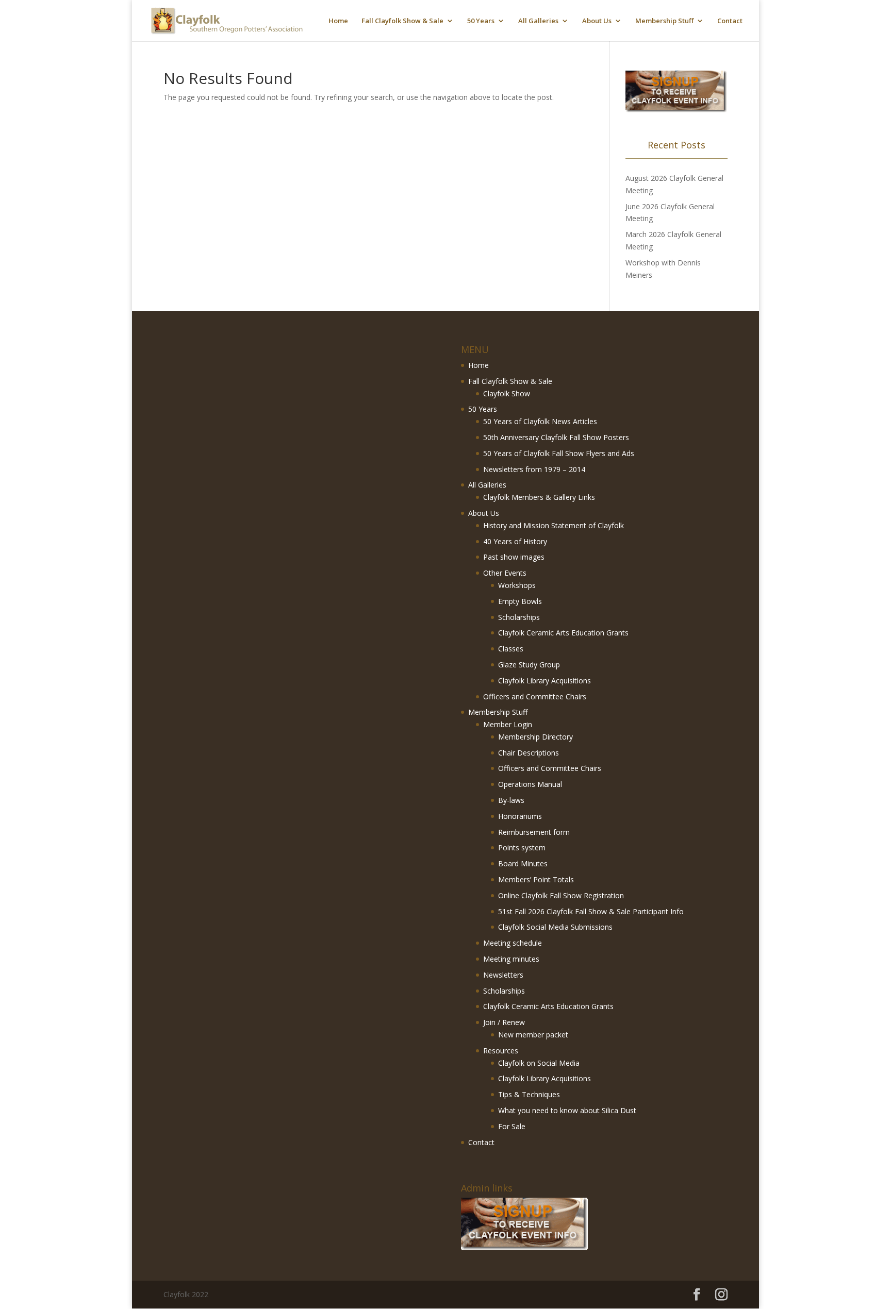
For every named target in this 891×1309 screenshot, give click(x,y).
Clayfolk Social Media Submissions (555, 927)
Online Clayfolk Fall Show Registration (561, 895)
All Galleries (538, 21)
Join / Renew (504, 1022)
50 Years (480, 21)
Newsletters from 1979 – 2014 (534, 469)
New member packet (533, 1034)
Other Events (504, 573)
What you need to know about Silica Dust (567, 1110)
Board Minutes (523, 863)
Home (338, 21)
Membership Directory (535, 737)
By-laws (511, 800)
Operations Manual (530, 784)
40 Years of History (515, 541)
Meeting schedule (512, 943)
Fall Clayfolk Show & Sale (402, 21)
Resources (500, 1050)
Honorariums (520, 816)
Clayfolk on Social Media (539, 1063)
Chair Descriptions (528, 753)
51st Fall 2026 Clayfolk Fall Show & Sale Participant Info (591, 911)
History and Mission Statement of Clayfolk (553, 525)
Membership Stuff (664, 21)
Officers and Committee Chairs (534, 696)
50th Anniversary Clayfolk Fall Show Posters (556, 437)
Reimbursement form (534, 832)
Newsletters (503, 975)
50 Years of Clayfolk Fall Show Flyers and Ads (558, 453)
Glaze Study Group (529, 664)
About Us (597, 21)
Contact (729, 21)
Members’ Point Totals (536, 879)
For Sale (511, 1126)
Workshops (517, 585)
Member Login (507, 724)
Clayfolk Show (506, 393)
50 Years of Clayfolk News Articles (540, 421)
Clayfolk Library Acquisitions (544, 680)
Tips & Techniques (529, 1094)
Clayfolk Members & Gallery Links (539, 497)
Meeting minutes (511, 959)
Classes (510, 648)
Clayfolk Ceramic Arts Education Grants (563, 632)
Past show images (513, 557)
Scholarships (519, 617)
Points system (522, 847)
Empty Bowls (520, 601)
